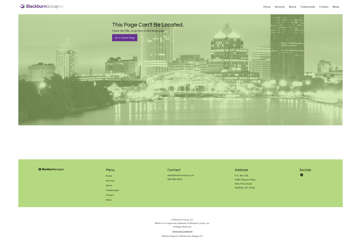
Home (109, 176)
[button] (280, 6)
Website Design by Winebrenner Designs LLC (182, 236)
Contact (110, 195)
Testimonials (112, 190)
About (109, 185)
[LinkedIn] (301, 174)
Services (110, 181)
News (109, 200)
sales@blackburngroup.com (180, 175)
